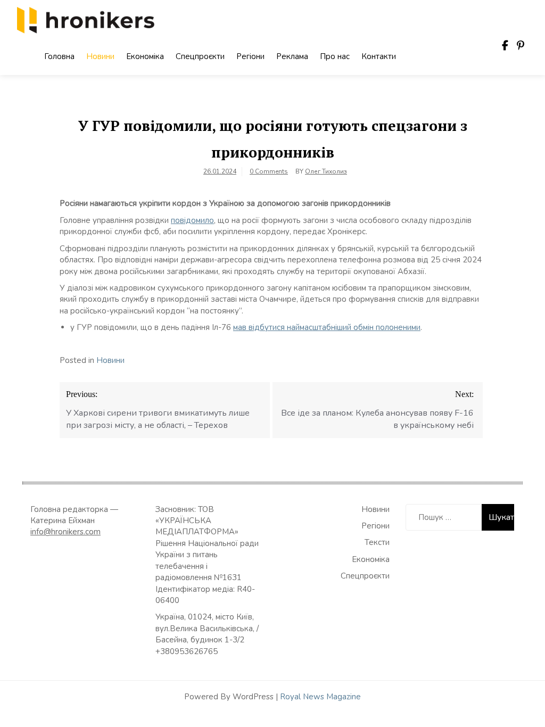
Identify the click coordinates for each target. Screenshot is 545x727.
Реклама (292, 56)
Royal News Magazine (320, 696)
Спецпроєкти (200, 56)
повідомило (192, 220)
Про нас (335, 56)
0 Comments (269, 171)
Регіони (250, 56)
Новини (100, 56)
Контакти (378, 56)
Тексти (377, 542)
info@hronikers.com (65, 531)
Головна (59, 56)
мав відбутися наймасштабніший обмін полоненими (326, 327)
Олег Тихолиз (326, 171)
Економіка (145, 56)
